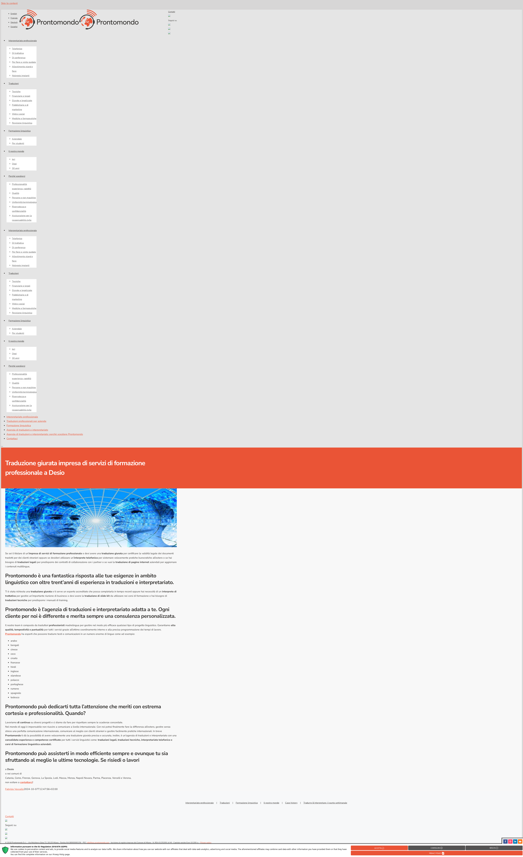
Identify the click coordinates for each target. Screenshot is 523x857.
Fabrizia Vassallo (14, 789)
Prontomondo (13, 634)
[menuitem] (14, 13)
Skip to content (9, 3)
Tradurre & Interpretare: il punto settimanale (325, 802)
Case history (291, 802)
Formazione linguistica (247, 802)
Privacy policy (205, 842)
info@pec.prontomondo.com (98, 842)
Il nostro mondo (271, 802)
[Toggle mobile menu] (2, 445)
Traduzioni (225, 802)
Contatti (171, 11)
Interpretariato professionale (200, 802)
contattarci (26, 782)
